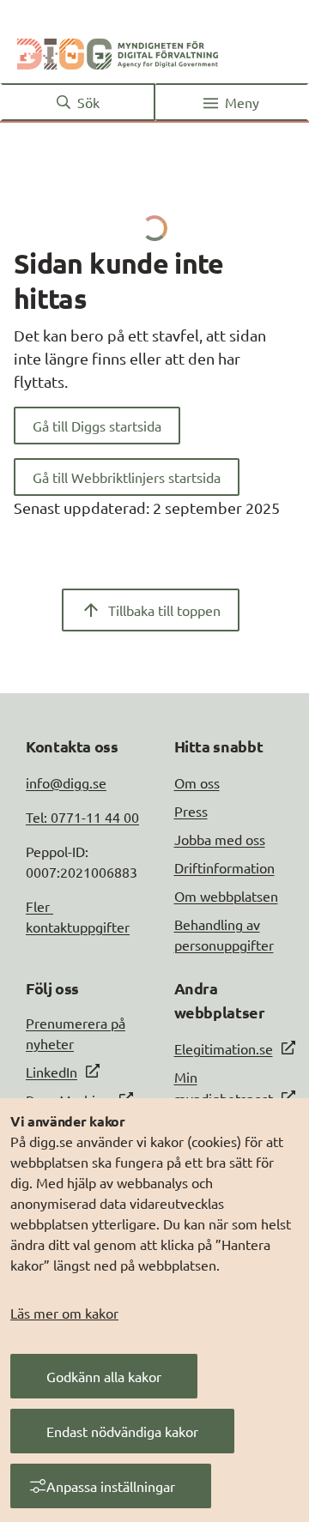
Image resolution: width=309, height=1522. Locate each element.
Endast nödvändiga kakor (122, 1431)
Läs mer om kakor (64, 1312)
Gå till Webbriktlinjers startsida (127, 477)
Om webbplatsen (226, 895)
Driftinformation (224, 867)
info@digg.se (66, 782)
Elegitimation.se (223, 1048)
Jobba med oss (219, 839)
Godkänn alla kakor (103, 1376)
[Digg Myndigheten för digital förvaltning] (117, 50)
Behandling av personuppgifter (224, 934)
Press (191, 810)
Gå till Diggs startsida (97, 425)
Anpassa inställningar (110, 1486)
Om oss (197, 782)
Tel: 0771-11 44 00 (82, 816)
